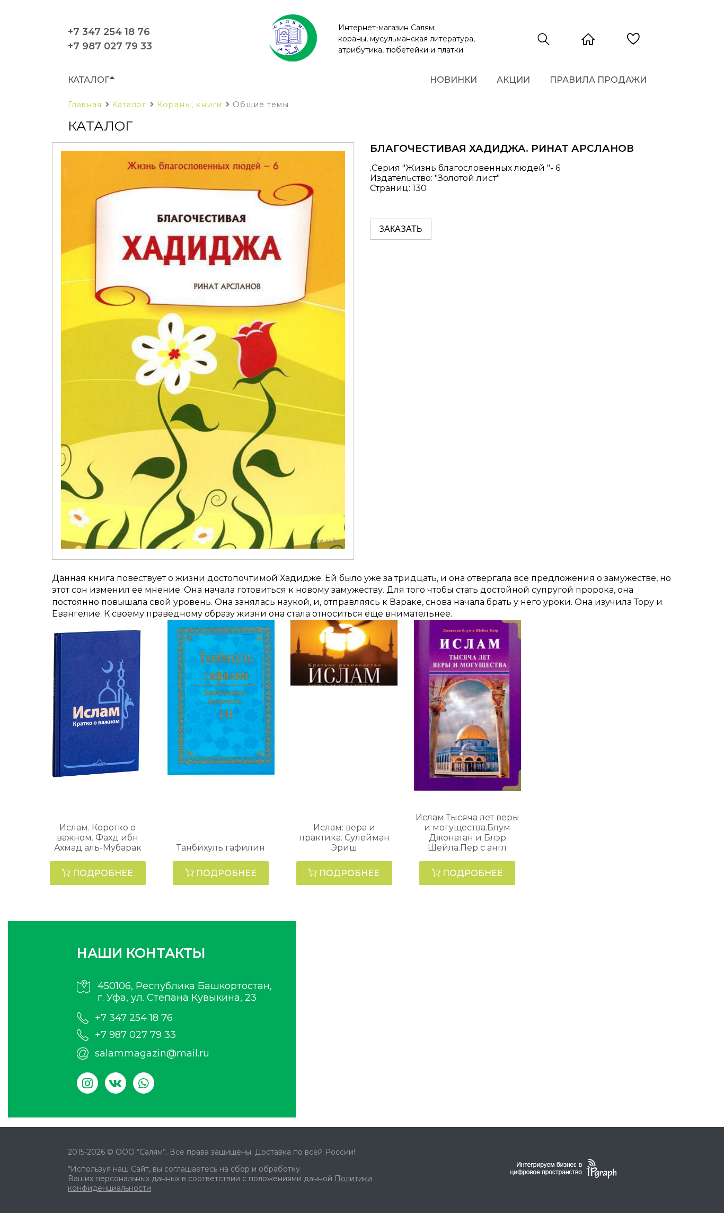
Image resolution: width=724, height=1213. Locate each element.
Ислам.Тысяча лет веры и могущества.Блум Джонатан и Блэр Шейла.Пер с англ (467, 832)
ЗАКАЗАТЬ (400, 228)
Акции (513, 80)
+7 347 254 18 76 (109, 32)
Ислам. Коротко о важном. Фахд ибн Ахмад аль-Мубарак (98, 837)
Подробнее (101, 873)
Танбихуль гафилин (220, 848)
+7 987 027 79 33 (110, 46)
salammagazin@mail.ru (152, 1053)
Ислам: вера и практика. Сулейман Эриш (344, 837)
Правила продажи (598, 80)
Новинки (453, 80)
